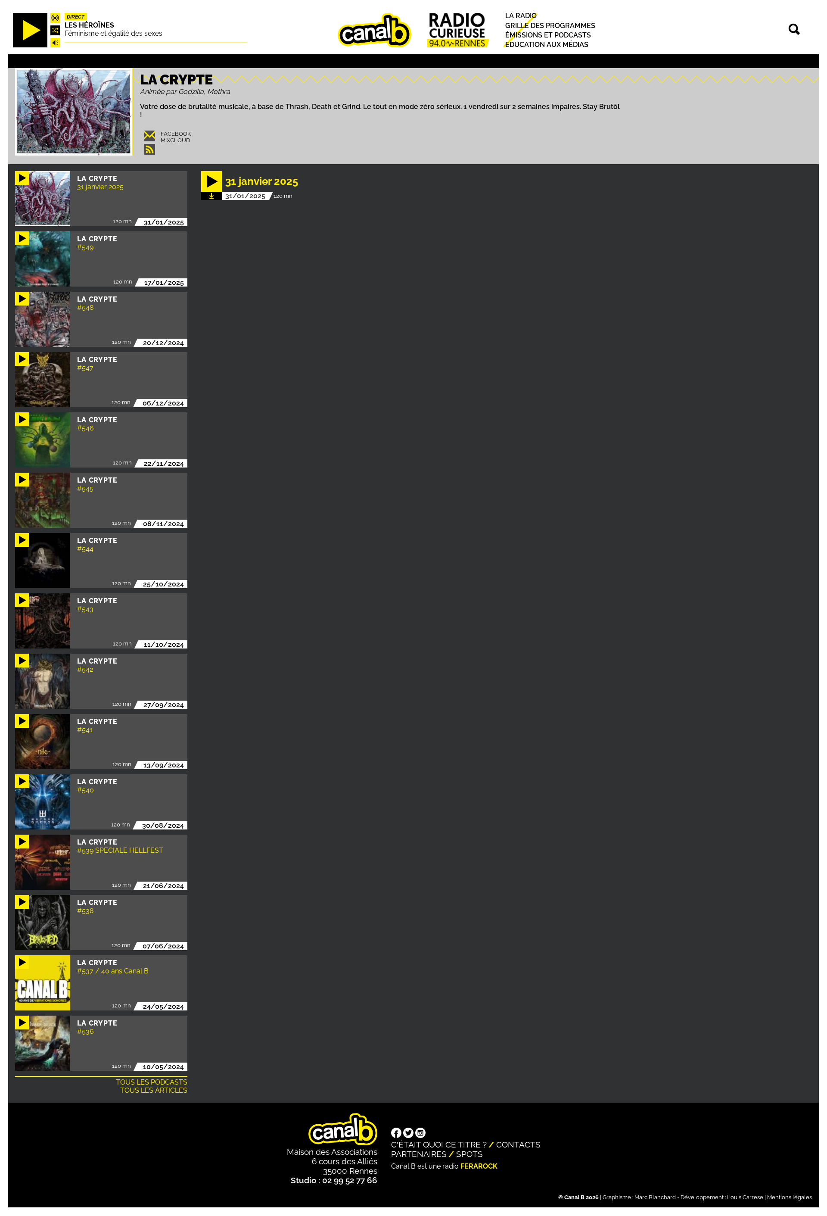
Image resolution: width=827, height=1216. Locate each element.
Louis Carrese (745, 1197)
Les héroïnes (89, 25)
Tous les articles (153, 1090)
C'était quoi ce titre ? (439, 1144)
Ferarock (478, 1166)
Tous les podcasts (151, 1082)
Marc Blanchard (655, 1197)
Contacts (518, 1144)
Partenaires (419, 1154)
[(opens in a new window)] (396, 1134)
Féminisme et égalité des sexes (113, 33)
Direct (75, 16)
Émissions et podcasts (548, 35)
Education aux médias (546, 45)
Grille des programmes (550, 26)
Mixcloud (175, 140)
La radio (521, 16)
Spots (469, 1154)
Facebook (176, 134)
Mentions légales (789, 1197)
